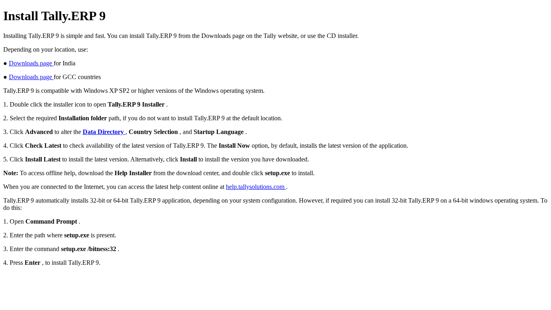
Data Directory (104, 131)
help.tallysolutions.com (256, 186)
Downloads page (31, 63)
